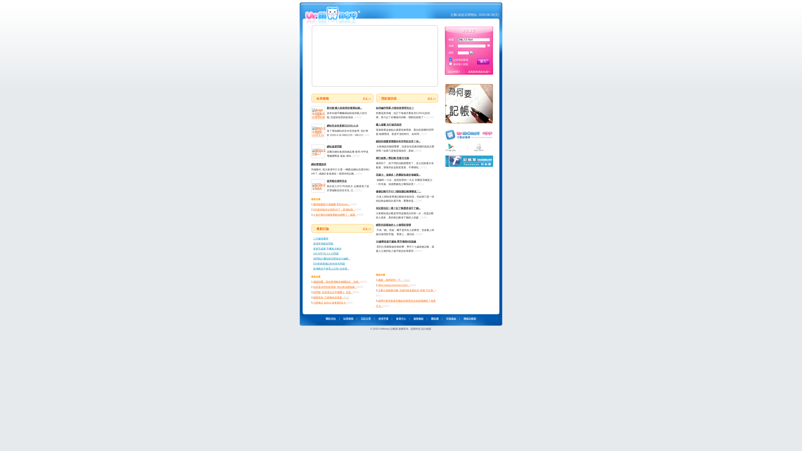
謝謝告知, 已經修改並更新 (331, 297)
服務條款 (419, 318)
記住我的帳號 (460, 59)
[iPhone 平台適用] (479, 151)
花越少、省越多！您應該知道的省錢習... (398, 174)
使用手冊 (383, 318)
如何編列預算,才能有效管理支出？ (395, 107)
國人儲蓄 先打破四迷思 (389, 124)
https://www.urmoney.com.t (393, 285)
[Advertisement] (400, 262)
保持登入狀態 (460, 64)
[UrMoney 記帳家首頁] (333, 22)
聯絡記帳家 (470, 318)
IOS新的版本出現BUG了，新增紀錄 (333, 209)
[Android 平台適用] (451, 151)
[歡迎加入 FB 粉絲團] (469, 166)
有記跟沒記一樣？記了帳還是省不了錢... (398, 208)
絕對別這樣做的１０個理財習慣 (393, 224)
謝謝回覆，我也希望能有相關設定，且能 (335, 281)
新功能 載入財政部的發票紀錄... (344, 107)
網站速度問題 (334, 146)
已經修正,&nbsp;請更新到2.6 (329, 302)
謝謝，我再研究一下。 (394, 280)
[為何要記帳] (469, 124)
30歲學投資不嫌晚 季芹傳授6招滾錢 (396, 241)
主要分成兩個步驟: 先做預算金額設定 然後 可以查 (405, 290)
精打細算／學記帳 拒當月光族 (392, 158)
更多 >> (367, 98)
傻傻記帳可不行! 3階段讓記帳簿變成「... (398, 191)
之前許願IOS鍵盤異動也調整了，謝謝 (334, 214)
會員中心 (401, 318)
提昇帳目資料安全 (337, 181)
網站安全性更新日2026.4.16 (342, 125)
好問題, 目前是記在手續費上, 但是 (332, 292)
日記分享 (366, 318)
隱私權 (435, 318)
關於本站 (331, 318)
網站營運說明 (318, 164)
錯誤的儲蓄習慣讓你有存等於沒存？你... (398, 141)
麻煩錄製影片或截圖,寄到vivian (330, 204)
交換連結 (451, 318)
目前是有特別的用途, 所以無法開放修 (334, 287)
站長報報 (348, 318)
